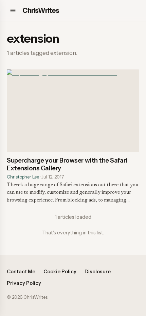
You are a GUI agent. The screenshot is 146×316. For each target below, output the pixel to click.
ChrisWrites (40, 10)
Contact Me (21, 272)
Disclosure (98, 272)
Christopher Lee (23, 177)
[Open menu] (13, 10)
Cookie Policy (59, 272)
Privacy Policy (24, 283)
